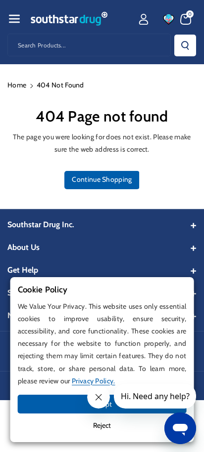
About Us (23, 247)
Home (16, 85)
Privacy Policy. (93, 380)
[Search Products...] (185, 45)
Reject (102, 425)
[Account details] (143, 19)
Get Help (22, 270)
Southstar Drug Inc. (40, 224)
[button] (14, 19)
